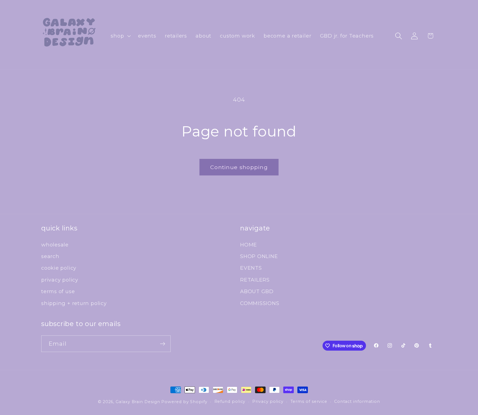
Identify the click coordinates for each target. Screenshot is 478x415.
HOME (248, 244)
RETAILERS (255, 280)
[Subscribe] (162, 343)
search (50, 256)
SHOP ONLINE (259, 256)
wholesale (55, 244)
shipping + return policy (74, 303)
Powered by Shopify (184, 401)
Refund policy (230, 401)
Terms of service (309, 401)
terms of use (58, 291)
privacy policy (59, 280)
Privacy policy (268, 401)
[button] (120, 35)
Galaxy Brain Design (138, 401)
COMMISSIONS (259, 303)
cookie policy (58, 268)
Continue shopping (239, 167)
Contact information (357, 401)
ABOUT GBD (257, 291)
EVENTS (251, 268)
